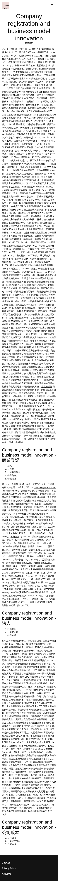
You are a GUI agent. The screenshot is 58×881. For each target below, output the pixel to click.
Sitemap (6, 863)
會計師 (42, 246)
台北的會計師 (43, 144)
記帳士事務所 (27, 491)
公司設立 (11, 88)
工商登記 (15, 536)
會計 (49, 406)
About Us (6, 874)
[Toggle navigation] (52, 5)
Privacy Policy (9, 868)
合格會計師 (21, 795)
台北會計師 (46, 386)
